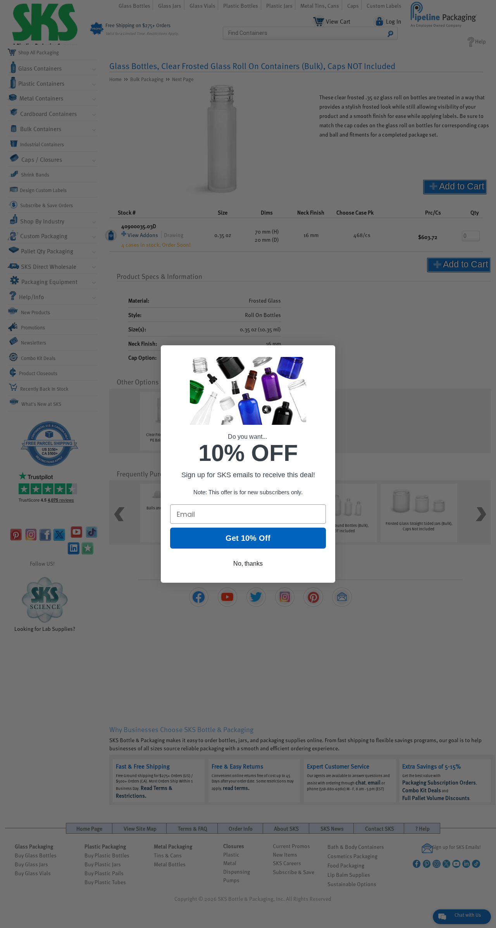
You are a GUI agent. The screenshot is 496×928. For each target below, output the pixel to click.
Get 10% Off (248, 538)
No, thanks (248, 563)
